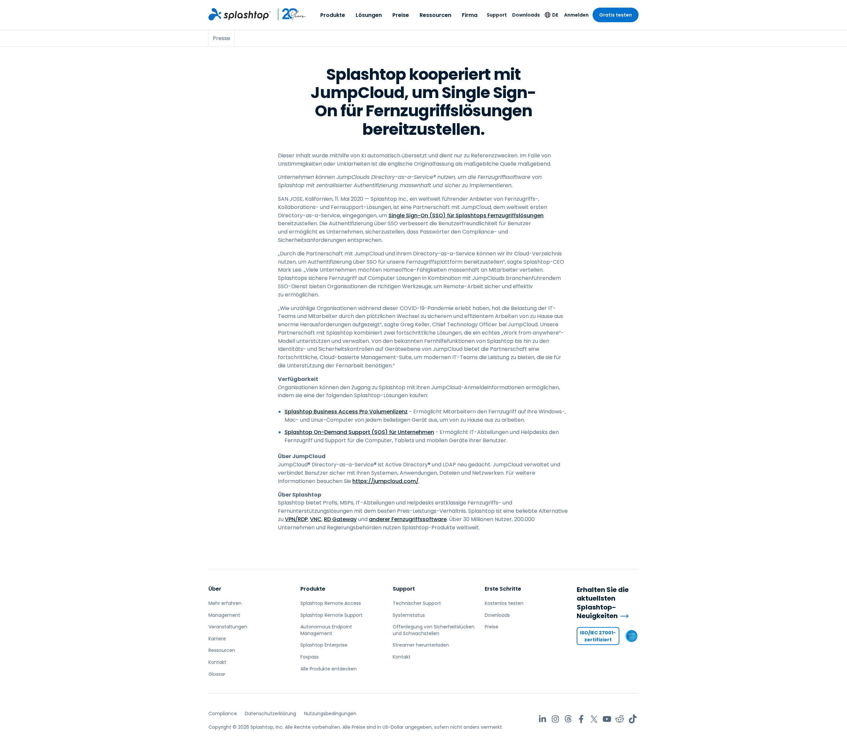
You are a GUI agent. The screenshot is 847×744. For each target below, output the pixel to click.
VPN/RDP (296, 519)
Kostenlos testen (504, 603)
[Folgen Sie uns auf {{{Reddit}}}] (620, 719)
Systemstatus (409, 615)
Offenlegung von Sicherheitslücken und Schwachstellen (433, 630)
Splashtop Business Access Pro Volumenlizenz (346, 411)
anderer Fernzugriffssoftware (408, 519)
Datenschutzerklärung (270, 713)
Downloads (526, 15)
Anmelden (576, 15)
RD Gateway (340, 519)
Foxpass (309, 657)
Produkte (332, 15)
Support (497, 15)
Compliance (222, 713)
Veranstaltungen (227, 626)
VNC (316, 519)
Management (224, 615)
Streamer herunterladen (421, 645)
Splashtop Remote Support (331, 615)
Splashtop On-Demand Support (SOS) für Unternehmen (359, 432)
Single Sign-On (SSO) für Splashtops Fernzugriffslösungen (466, 215)
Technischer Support (417, 603)
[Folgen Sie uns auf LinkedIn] (542, 719)
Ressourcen (435, 15)
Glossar (216, 674)
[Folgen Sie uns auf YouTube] (607, 719)
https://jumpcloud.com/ (385, 481)
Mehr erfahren (225, 603)
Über (214, 589)
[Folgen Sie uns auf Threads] (568, 719)
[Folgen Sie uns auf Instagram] (555, 719)
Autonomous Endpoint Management (326, 630)
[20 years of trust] (288, 14)
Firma (469, 15)
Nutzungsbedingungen (330, 713)
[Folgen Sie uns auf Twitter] (594, 719)
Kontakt (217, 662)
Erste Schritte (503, 589)
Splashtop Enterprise (323, 645)
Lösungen (369, 15)
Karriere (217, 638)
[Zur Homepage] (239, 14)
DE (555, 15)
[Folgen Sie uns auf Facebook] (581, 719)
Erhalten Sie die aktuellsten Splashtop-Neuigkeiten (603, 602)
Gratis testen (615, 15)
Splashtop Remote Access (330, 603)
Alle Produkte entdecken (328, 668)
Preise (400, 15)
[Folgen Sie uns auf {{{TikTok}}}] (633, 719)
